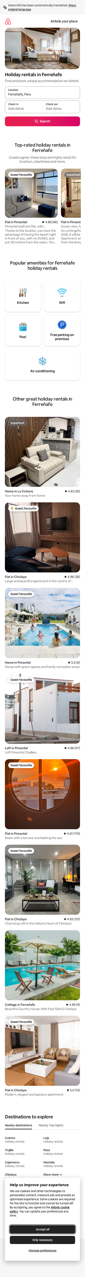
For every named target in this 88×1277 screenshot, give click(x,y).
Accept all (42, 1229)
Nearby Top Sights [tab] (51, 1125)
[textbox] (23, 108)
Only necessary (42, 1240)
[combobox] (42, 94)
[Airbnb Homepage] (8, 21)
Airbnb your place (64, 21)
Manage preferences (42, 1250)
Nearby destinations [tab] (18, 1125)
